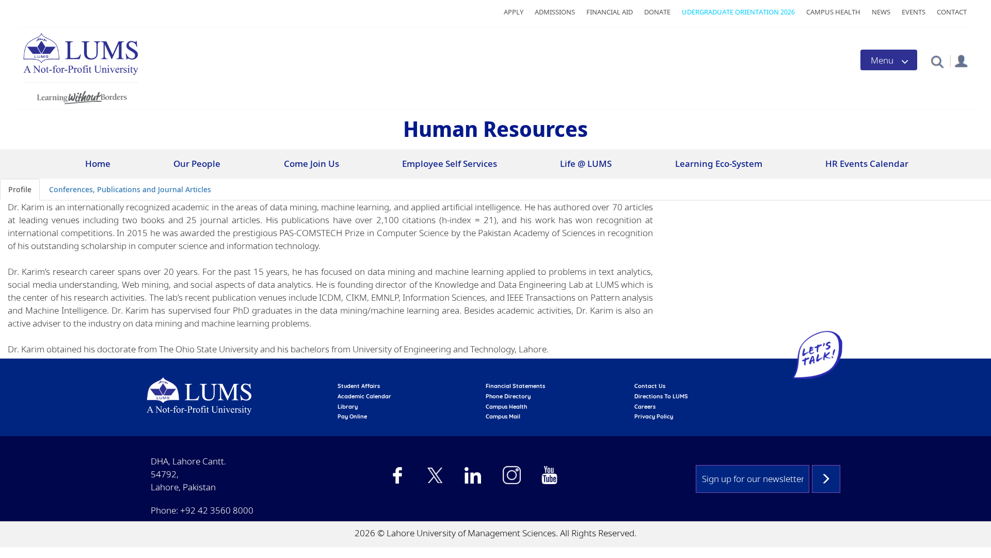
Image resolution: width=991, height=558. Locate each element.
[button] (937, 61)
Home (97, 163)
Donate (657, 12)
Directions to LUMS (661, 396)
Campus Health (833, 12)
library (348, 406)
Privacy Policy (653, 416)
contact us (649, 386)
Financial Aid (609, 12)
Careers (645, 406)
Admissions (555, 12)
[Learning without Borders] (80, 95)
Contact (952, 12)
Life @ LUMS (586, 163)
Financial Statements (515, 386)
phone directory (508, 396)
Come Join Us (311, 163)
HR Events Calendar (866, 163)
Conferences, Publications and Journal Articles (130, 189)
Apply (513, 12)
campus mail (503, 416)
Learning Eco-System (718, 163)
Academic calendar (364, 396)
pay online (352, 416)
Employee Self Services (449, 163)
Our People (196, 163)
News (881, 12)
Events (913, 12)
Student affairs (359, 386)
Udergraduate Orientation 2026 (738, 12)
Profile (19, 189)
